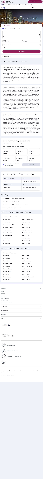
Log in (34, 7)
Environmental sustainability (6, 301)
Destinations (7, 61)
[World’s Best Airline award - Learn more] (4, 345)
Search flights (31, 164)
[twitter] (5, 336)
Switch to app (35, 1)
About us (2, 291)
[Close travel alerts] (41, 4)
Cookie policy (4, 370)
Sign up (38, 7)
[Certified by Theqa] (6, 325)
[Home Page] (1, 61)
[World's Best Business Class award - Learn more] (4, 351)
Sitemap (36, 370)
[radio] (9, 151)
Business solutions (4, 310)
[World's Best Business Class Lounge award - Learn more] (4, 356)
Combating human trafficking (27, 370)
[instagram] (13, 336)
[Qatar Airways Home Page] (2, 8)
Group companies (4, 306)
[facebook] (3, 336)
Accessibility (18, 370)
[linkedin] (8, 336)
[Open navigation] (41, 7)
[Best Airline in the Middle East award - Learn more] (4, 362)
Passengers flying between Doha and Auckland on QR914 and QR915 (17, 3)
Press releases (3, 294)
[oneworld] (4, 8)
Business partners (4, 314)
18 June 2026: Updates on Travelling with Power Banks (14, 5)
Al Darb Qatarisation (5, 298)
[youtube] (10, 336)
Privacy (13, 370)
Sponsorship (3, 296)
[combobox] (12, 144)
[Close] (1, 1)
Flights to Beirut (15, 61)
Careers (2, 293)
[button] (22, 198)
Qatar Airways (3, 288)
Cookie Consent (5, 371)
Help (2, 318)
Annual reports (4, 300)
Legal (9, 370)
